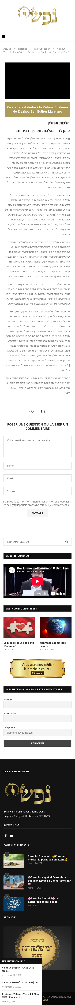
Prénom (8, 699)
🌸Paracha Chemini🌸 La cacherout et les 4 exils (43, 900)
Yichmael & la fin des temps (53, 644)
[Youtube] (11, 836)
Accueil (7, 48)
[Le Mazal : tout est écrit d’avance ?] (19, 627)
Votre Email (9, 713)
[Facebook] (5, 836)
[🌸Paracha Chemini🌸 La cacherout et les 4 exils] (13, 904)
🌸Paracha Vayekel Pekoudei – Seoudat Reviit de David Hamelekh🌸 (49, 880)
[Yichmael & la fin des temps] (56, 627)
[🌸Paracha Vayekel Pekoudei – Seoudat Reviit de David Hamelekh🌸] (13, 882)
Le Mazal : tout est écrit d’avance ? (18, 644)
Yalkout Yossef (42, 48)
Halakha (22, 48)
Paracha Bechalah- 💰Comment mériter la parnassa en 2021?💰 (48, 857)
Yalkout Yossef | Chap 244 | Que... (18, 969)
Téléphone (9, 727)
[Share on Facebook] (41, 411)
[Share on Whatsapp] (45, 411)
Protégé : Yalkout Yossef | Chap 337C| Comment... (21, 996)
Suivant (67, 947)
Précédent (7, 947)
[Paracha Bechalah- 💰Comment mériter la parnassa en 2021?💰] (13, 861)
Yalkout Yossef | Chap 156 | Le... (21, 982)
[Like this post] (34, 411)
